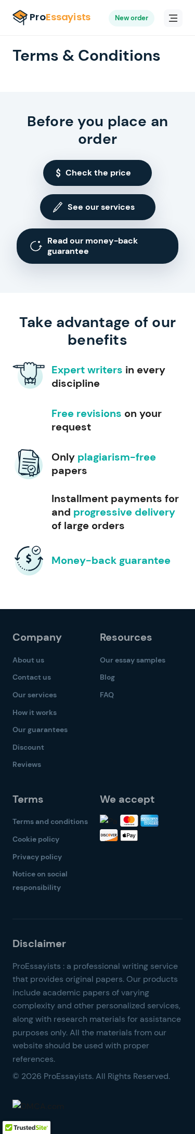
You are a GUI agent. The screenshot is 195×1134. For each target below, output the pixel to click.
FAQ (107, 694)
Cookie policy (35, 839)
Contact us (31, 677)
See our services (101, 206)
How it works (34, 712)
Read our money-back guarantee (92, 245)
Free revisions (86, 413)
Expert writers (87, 369)
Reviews (26, 764)
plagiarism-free (116, 457)
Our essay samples (132, 660)
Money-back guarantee (111, 560)
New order (131, 18)
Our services (34, 694)
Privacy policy (37, 856)
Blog (107, 677)
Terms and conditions (50, 821)
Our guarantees (40, 729)
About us (28, 660)
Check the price (98, 172)
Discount (28, 747)
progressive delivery (124, 512)
